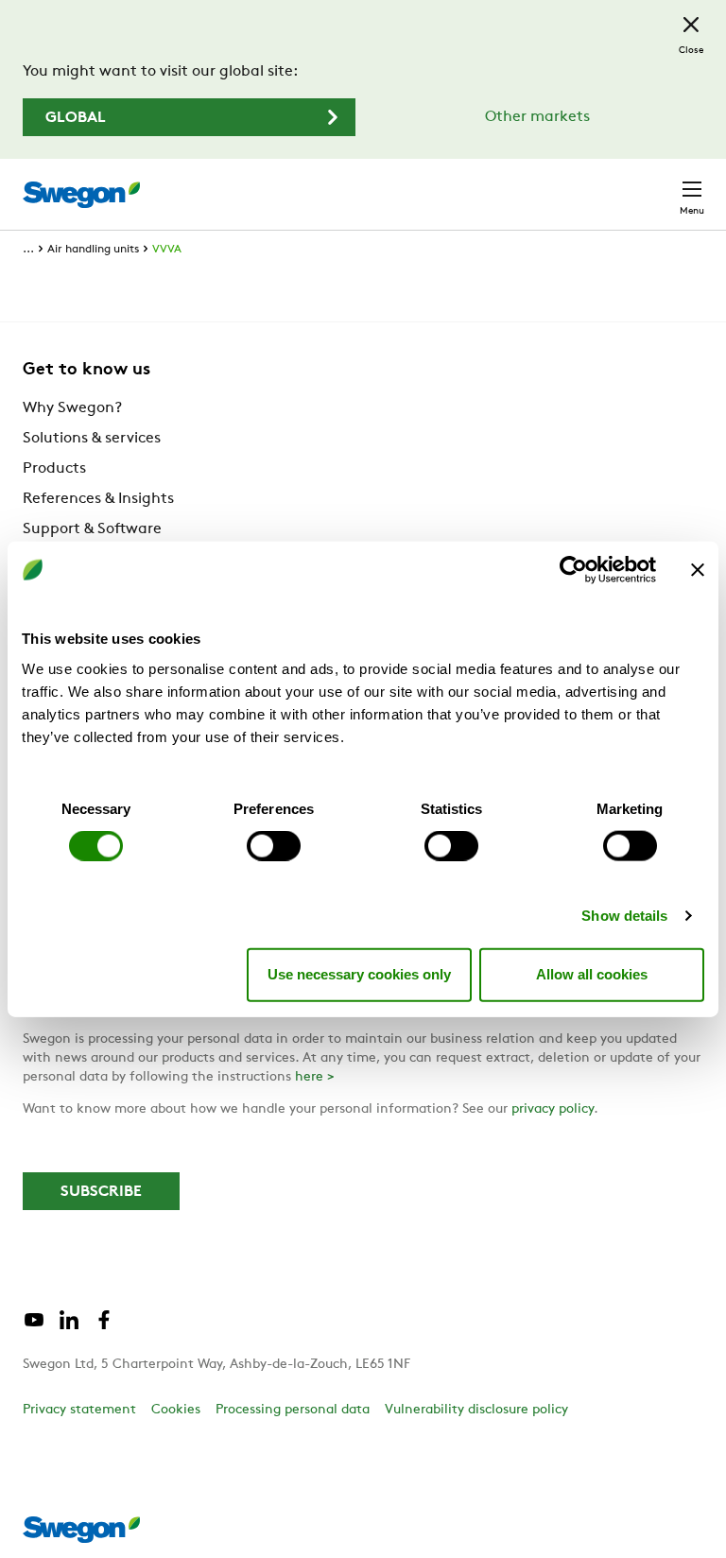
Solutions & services (92, 438)
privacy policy (552, 1109)
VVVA (167, 249)
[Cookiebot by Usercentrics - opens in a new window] (573, 570)
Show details (624, 915)
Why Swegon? (72, 408)
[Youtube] (34, 1327)
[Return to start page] (81, 195)
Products (54, 468)
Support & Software (92, 529)
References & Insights (98, 499)
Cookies (175, 1410)
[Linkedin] (69, 1327)
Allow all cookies (592, 974)
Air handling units (93, 249)
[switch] (274, 845)
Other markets (537, 117)
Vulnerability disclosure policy (476, 1410)
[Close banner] (697, 570)
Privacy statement (79, 1410)
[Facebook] (104, 1327)
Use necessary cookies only (359, 974)
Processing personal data (293, 1410)
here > (315, 1077)
